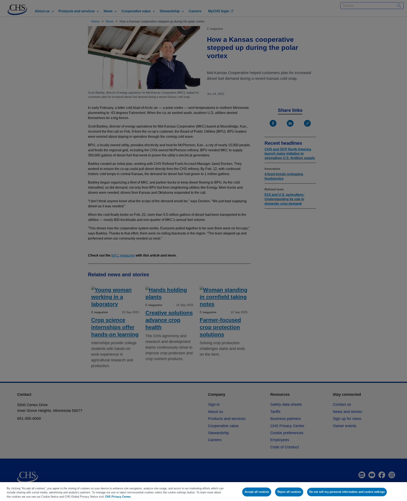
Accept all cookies (257, 491)
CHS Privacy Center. (118, 496)
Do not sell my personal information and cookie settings (347, 491)
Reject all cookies (289, 491)
